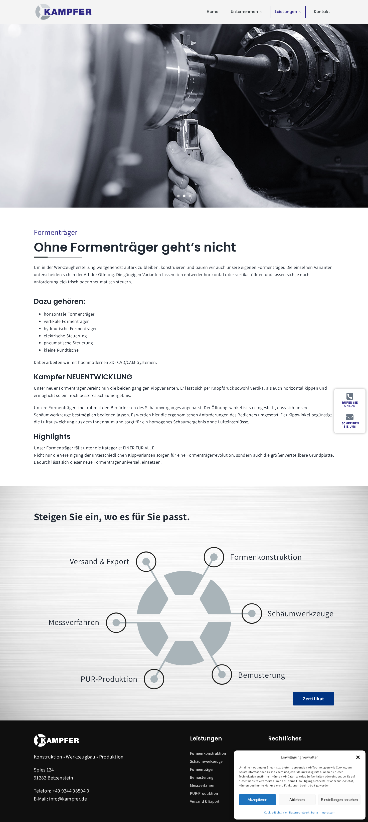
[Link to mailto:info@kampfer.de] (349, 417)
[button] (357, 757)
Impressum (327, 812)
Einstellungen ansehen (339, 799)
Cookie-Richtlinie (275, 812)
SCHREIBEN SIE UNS (350, 425)
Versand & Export (205, 801)
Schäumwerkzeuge (206, 761)
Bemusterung (201, 777)
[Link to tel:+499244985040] (349, 396)
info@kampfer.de (68, 798)
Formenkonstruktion (208, 753)
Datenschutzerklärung (303, 812)
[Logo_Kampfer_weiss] (56, 735)
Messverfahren (203, 785)
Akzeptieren (257, 799)
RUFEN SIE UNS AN (350, 404)
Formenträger (202, 769)
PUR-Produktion (204, 793)
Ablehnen (297, 799)
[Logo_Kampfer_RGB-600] (64, 5)
